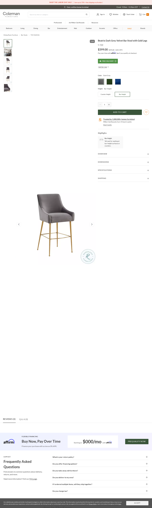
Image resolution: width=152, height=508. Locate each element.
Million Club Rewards (76, 23)
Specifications (105, 170)
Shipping (102, 178)
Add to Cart (120, 112)
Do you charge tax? (60, 491)
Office (115, 28)
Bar (49, 28)
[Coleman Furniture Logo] (11, 16)
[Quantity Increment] (109, 104)
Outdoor (89, 28)
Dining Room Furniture (11, 35)
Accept (137, 503)
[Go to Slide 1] (8, 43)
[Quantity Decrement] (100, 104)
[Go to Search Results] (86, 14)
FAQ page (33, 479)
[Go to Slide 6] (8, 88)
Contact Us (145, 7)
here (119, 504)
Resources (95, 23)
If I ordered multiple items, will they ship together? (72, 484)
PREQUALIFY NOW (137, 441)
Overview (102, 154)
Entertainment (62, 28)
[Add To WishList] (146, 112)
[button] (100, 14)
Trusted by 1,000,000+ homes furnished (119, 119)
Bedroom (9, 28)
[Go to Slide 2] (8, 52)
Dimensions (103, 162)
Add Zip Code (102, 67)
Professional (58, 23)
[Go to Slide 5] (8, 79)
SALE (130, 28)
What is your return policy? (63, 457)
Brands (142, 28)
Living (22, 28)
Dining (35, 28)
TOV (101, 45)
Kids (75, 28)
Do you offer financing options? (65, 464)
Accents (102, 28)
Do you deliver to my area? (63, 477)
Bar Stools (24, 35)
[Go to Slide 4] (8, 70)
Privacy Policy (93, 504)
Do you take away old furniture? (65, 471)
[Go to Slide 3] (8, 61)
